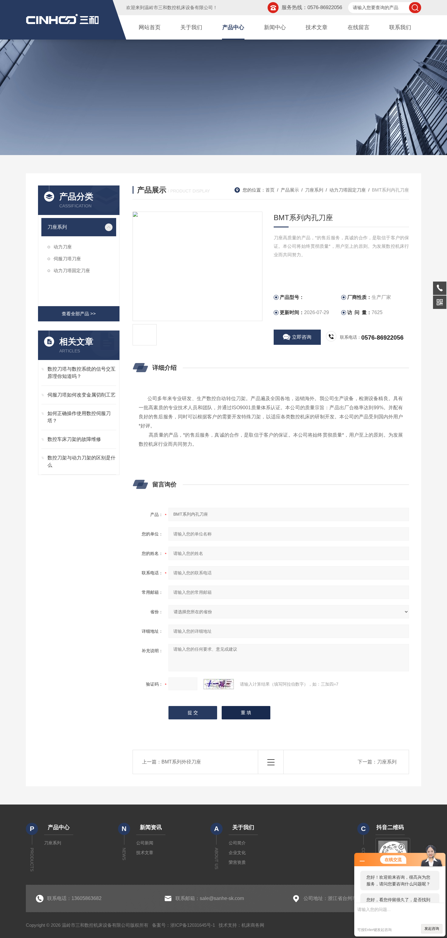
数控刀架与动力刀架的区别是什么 (81, 461)
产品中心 (233, 27)
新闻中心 (275, 27)
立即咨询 (301, 337)
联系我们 (400, 27)
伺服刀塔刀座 (67, 258)
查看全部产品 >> (79, 313)
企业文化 (237, 852)
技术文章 (316, 27)
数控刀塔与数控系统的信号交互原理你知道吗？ (81, 372)
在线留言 (358, 27)
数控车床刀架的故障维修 (74, 439)
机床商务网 (252, 925)
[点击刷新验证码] (218, 684)
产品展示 (290, 189)
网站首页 (150, 27)
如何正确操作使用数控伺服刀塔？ (79, 417)
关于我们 (191, 27)
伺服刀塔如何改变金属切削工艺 (81, 394)
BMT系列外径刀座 (181, 761)
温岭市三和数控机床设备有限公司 (178, 7)
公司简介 (237, 842)
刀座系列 (57, 227)
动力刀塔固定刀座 (72, 270)
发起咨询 (431, 928)
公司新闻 (144, 842)
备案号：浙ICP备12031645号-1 (183, 925)
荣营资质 (237, 862)
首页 (270, 189)
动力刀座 (63, 246)
